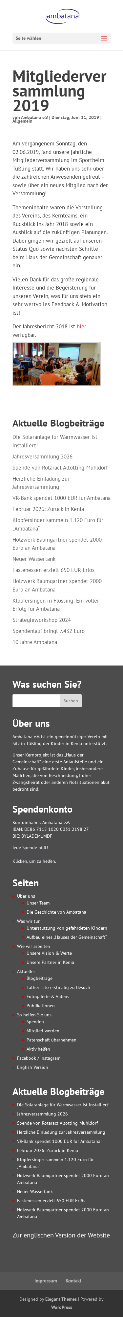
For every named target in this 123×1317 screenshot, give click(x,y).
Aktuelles (26, 971)
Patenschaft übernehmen (51, 1040)
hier (81, 326)
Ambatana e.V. (34, 117)
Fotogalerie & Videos (48, 996)
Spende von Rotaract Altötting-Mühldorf (60, 467)
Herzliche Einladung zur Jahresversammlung (61, 1132)
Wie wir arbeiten (33, 946)
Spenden (35, 1022)
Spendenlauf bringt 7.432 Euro (48, 631)
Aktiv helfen (38, 1049)
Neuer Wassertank (33, 558)
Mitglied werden (43, 1031)
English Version (32, 1067)
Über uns (26, 896)
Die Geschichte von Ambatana (56, 912)
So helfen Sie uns (34, 1015)
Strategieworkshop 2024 (41, 619)
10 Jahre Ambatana (34, 642)
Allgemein (22, 121)
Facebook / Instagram (38, 1058)
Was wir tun (29, 921)
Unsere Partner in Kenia (50, 962)
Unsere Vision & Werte (49, 953)
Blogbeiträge (39, 978)
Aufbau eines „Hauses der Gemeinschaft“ (67, 937)
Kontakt (73, 1281)
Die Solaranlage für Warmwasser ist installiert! (63, 1105)
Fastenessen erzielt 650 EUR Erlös (53, 570)
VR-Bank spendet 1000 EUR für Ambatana (61, 497)
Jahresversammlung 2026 (42, 456)
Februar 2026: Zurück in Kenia (48, 509)
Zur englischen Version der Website (61, 1235)
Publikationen (41, 1006)
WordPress (61, 1307)
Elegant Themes (61, 1299)
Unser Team (38, 903)
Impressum (45, 1281)
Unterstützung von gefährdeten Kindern (67, 928)
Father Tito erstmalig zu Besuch (58, 987)
